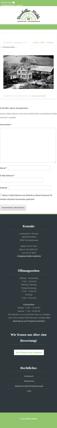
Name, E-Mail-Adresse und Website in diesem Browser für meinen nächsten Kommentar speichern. (26, 197)
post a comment (39, 96)
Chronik (50, 43)
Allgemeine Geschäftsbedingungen (29, 386)
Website (3, 188)
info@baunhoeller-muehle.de (12, 5)
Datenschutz (29, 381)
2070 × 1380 (39, 43)
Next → (13, 47)
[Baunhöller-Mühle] (28, 22)
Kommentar (5, 124)
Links (29, 391)
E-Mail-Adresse (7, 175)
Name (3, 168)
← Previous (5, 47)
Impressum (29, 376)
